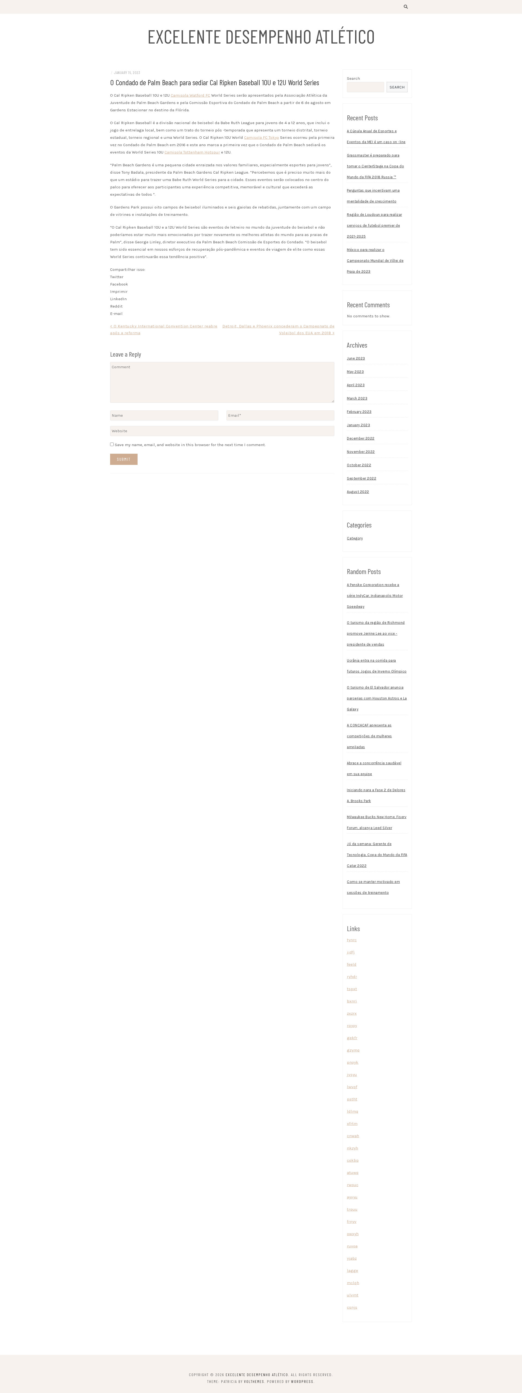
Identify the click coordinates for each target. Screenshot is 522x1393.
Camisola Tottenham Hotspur (192, 152)
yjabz (352, 1258)
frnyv (351, 1221)
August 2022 (358, 492)
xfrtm (352, 1123)
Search (353, 78)
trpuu (352, 1209)
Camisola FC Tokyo (261, 137)
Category (355, 538)
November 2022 (361, 452)
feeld (351, 964)
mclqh (353, 1282)
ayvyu (352, 1197)
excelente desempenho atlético (261, 35)
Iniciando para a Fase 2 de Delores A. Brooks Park (376, 795)
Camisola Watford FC (190, 95)
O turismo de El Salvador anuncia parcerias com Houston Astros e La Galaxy (377, 698)
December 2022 (361, 438)
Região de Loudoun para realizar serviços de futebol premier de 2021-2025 (374, 225)
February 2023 (359, 412)
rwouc (352, 1184)
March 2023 (357, 398)
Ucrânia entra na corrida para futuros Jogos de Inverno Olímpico (377, 665)
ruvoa (352, 1246)
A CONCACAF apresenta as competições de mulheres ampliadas (369, 736)
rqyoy (352, 1025)
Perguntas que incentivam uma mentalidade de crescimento (373, 195)
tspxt (352, 988)
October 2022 (359, 465)
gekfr (352, 1037)
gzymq (353, 1050)
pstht (352, 1099)
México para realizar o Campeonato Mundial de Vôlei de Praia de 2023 (375, 261)
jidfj (351, 952)
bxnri (352, 1001)
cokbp (353, 1160)
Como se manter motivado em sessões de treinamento (373, 887)
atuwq (353, 1172)
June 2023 (356, 358)
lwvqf (352, 1086)
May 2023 (355, 372)
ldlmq (352, 1111)
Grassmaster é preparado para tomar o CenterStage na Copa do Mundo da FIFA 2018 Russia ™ (375, 166)
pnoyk (352, 1062)
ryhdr (352, 976)
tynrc (352, 939)
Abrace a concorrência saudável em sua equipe (374, 768)
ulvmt (352, 1295)
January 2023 (358, 425)
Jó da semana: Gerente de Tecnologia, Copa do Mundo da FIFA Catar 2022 (377, 855)
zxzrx (352, 1013)
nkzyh (352, 1148)
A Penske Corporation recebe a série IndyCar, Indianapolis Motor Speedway (375, 596)
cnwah (353, 1135)
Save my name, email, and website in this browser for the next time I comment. (190, 444)
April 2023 (356, 385)
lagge (352, 1270)
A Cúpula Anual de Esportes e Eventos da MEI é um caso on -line (376, 136)
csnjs (352, 1307)
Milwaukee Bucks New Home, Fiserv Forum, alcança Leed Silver (376, 822)
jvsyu (352, 1074)
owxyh (353, 1233)
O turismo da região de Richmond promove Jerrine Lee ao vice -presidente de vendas (376, 633)
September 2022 (361, 478)
